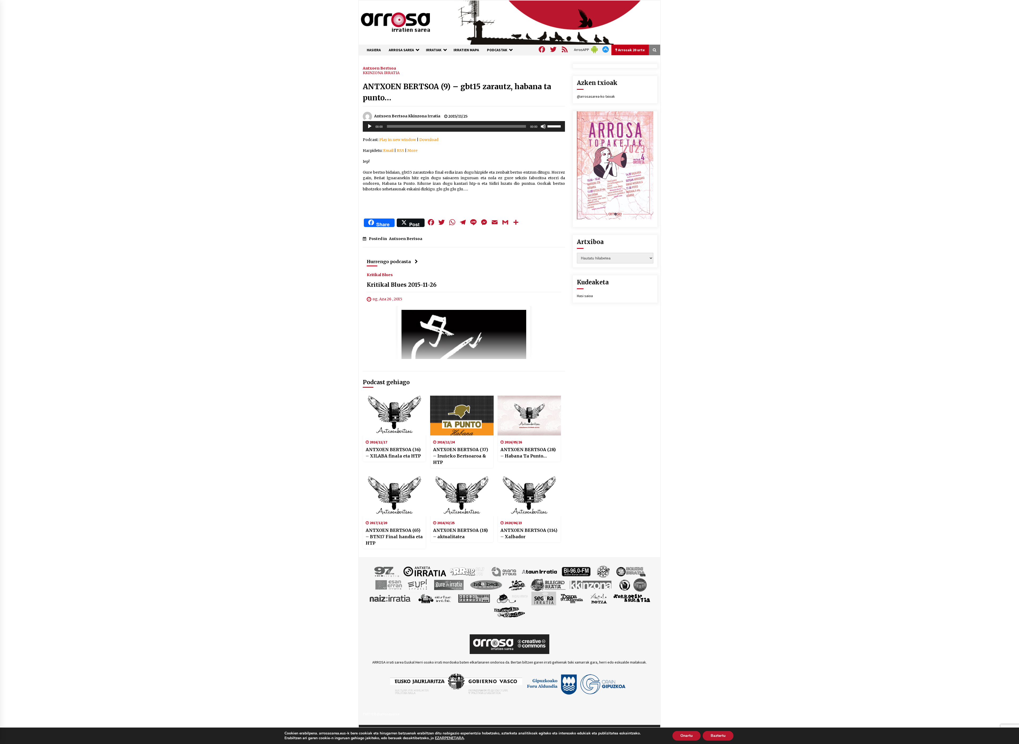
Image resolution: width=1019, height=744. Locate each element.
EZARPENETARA (449, 738)
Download (428, 139)
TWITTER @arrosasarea (381, 714)
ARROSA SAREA (401, 50)
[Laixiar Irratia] (640, 584)
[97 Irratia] (387, 571)
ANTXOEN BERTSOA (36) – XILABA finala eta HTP (393, 453)
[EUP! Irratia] (417, 584)
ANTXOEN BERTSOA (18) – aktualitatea (460, 533)
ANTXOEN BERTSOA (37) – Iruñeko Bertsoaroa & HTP (460, 456)
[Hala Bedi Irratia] (486, 584)
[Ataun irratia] (539, 571)
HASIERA (374, 50)
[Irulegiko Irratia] (548, 584)
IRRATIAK (434, 50)
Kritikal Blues (380, 274)
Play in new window (397, 139)
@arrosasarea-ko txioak (596, 96)
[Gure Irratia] (448, 584)
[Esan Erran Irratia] (388, 584)
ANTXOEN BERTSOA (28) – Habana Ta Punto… (528, 453)
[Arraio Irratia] (467, 571)
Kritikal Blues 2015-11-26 (402, 284)
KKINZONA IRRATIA (381, 72)
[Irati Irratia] (517, 584)
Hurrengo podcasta (389, 261)
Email (388, 150)
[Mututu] (543, 126)
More (412, 150)
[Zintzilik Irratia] (509, 611)
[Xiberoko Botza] (598, 598)
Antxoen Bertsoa (379, 68)
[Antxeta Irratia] (424, 571)
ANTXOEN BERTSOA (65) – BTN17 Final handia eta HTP (394, 537)
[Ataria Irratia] (504, 571)
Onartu (686, 735)
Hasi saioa (585, 295)
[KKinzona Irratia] (591, 584)
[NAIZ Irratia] (390, 598)
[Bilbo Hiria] (576, 571)
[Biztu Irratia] (603, 571)
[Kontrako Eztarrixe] (624, 584)
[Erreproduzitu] (369, 126)
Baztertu (718, 735)
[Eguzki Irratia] (630, 571)
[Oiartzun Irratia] (434, 598)
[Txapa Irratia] (571, 598)
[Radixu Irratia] (512, 598)
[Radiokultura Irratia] (474, 598)
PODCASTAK (497, 50)
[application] (464, 126)
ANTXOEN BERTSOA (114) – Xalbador (528, 533)
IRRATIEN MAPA (466, 50)
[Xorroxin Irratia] (632, 598)
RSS (400, 150)
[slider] (554, 126)
